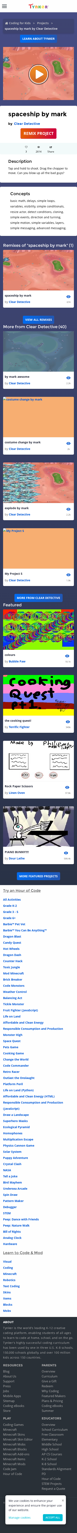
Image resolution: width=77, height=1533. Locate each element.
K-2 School (49, 1459)
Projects (43, 23)
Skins (7, 1292)
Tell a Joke (10, 1176)
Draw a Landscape (16, 1115)
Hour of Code (12, 1474)
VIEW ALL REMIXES (38, 320)
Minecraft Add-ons (16, 1454)
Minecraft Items (14, 1459)
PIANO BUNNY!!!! (17, 852)
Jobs (6, 1391)
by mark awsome (17, 377)
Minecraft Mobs (14, 1444)
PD (44, 1474)
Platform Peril (13, 1084)
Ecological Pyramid (16, 1127)
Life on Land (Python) (18, 1090)
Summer (48, 1411)
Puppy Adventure (15, 1158)
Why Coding (50, 1391)
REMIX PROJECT (39, 133)
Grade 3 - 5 (10, 912)
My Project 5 (13, 574)
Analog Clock (12, 1238)
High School (50, 1449)
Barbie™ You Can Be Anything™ (25, 930)
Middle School (52, 1444)
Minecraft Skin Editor (18, 1439)
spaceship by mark (18, 295)
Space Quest (12, 1041)
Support (8, 1381)
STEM (7, 1213)
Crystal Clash (12, 1164)
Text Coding (11, 1286)
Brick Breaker (12, 979)
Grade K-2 (10, 906)
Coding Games (13, 1425)
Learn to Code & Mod (23, 1253)
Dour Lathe (17, 858)
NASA (7, 1170)
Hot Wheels (11, 949)
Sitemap (9, 1401)
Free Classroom (53, 1434)
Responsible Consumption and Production (33, 1029)
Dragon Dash (12, 955)
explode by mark (17, 508)
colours (10, 655)
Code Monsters (13, 986)
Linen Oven (17, 793)
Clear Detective (27, 124)
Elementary (50, 1439)
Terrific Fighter (19, 727)
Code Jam (9, 1469)
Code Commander (16, 1066)
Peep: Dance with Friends (21, 1219)
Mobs (7, 1311)
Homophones (12, 1133)
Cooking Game (13, 1053)
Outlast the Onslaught (18, 1078)
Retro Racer (11, 1072)
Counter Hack (13, 961)
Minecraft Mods (14, 1464)
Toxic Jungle (11, 967)
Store (6, 1411)
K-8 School (49, 1464)
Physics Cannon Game (18, 1145)
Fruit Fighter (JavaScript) (20, 1010)
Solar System (12, 1152)
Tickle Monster (13, 1004)
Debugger (10, 1207)
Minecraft (10, 1274)
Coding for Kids (20, 23)
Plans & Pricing (52, 1401)
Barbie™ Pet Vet (14, 924)
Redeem (47, 1386)
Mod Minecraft (13, 973)
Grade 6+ (9, 918)
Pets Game (10, 1047)
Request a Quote (53, 1488)
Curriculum (49, 1376)
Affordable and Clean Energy (23, 1022)
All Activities (12, 899)
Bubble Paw (17, 661)
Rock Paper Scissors (19, 786)
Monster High (12, 1035)
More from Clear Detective (38, 598)
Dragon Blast (12, 936)
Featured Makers (54, 1396)
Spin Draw (10, 1195)
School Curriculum (55, 1429)
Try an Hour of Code (22, 890)
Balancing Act (12, 998)
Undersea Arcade (15, 1188)
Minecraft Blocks (15, 1449)
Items (7, 1298)
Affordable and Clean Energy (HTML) (29, 1096)
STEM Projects (52, 1484)
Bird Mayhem (12, 1182)
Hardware (10, 1244)
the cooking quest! (18, 721)
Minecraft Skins (14, 1434)
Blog (6, 1371)
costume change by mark (23, 442)
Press (7, 1386)
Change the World (16, 1059)
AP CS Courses (52, 1454)
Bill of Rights (12, 1232)
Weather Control (15, 992)
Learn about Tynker (38, 39)
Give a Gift (49, 1381)
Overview (48, 1371)
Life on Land (12, 1016)
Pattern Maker (13, 1201)
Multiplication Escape (18, 1139)
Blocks (7, 1305)
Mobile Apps (12, 1396)
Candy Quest (12, 943)
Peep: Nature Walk (16, 1225)
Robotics (9, 1280)
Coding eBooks (13, 1406)
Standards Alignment (56, 1469)
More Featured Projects (38, 876)
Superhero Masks (15, 1121)
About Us (9, 1376)
